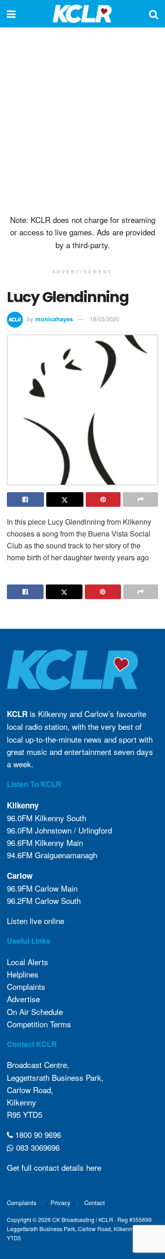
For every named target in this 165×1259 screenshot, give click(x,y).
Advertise (23, 998)
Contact (94, 1202)
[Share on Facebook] (25, 499)
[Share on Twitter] (64, 499)
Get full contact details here (54, 1167)
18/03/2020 (104, 318)
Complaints (26, 986)
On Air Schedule (35, 1011)
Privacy (60, 1202)
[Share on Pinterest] (103, 499)
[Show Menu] (11, 13)
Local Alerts (27, 961)
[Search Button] (153, 13)
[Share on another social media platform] (140, 499)
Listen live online (35, 920)
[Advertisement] (82, 119)
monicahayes (54, 318)
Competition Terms (39, 1024)
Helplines (22, 974)
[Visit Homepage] (82, 14)
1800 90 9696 (37, 1134)
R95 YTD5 (24, 1114)
